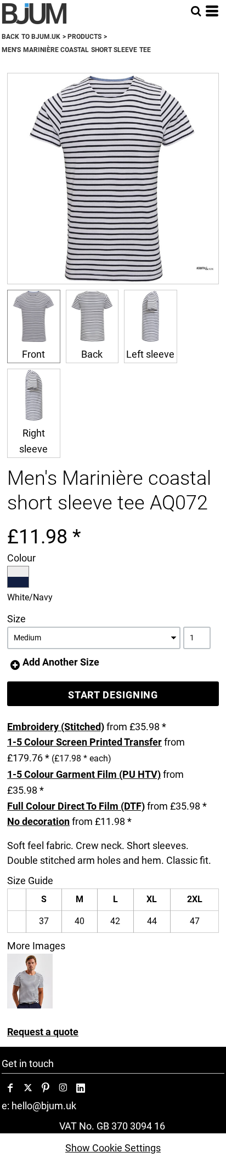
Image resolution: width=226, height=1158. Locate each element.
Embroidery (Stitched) (55, 726)
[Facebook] (10, 1088)
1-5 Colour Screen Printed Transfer (84, 742)
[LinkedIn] (80, 1088)
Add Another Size (60, 662)
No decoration (38, 821)
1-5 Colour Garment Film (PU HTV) (84, 774)
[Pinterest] (45, 1088)
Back (92, 354)
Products (84, 37)
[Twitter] (28, 1088)
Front (33, 354)
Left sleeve (150, 354)
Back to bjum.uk (31, 37)
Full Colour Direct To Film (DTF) (76, 806)
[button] (195, 10)
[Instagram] (63, 1088)
